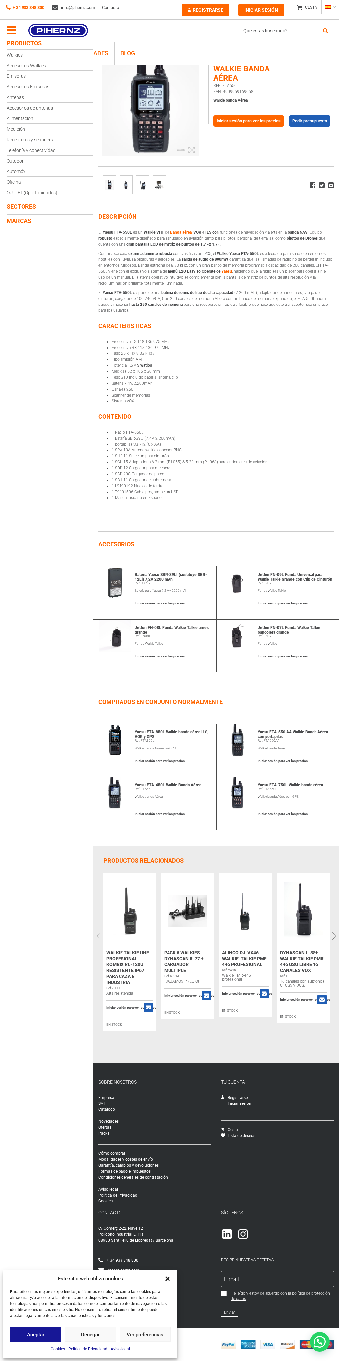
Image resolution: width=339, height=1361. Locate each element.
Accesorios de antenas (30, 108)
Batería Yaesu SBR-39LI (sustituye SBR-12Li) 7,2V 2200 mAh (171, 577)
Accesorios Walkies (26, 65)
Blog (128, 53)
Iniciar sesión (261, 10)
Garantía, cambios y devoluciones (128, 1165)
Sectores (21, 206)
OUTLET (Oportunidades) (32, 192)
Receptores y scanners (30, 139)
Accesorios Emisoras (28, 86)
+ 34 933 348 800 (28, 7)
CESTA (311, 7)
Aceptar (35, 1335)
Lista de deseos (241, 1135)
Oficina (14, 182)
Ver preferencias (145, 1335)
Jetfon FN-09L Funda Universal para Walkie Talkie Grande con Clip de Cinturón (295, 577)
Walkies (15, 55)
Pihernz (58, 31)
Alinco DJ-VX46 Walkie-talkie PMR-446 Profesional (245, 958)
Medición (16, 129)
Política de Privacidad (87, 1349)
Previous (98, 936)
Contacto (110, 7)
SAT (101, 1103)
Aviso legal (120, 1349)
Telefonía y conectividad (31, 150)
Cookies (58, 1349)
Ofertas (104, 1127)
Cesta (233, 1129)
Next (334, 936)
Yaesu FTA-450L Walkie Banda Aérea (168, 785)
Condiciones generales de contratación (133, 1177)
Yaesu (226, 271)
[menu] (11, 31)
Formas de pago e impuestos (124, 1171)
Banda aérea (181, 232)
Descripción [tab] (117, 216)
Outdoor (15, 161)
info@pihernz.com (77, 7)
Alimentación (20, 118)
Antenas (15, 97)
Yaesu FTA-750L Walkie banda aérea (290, 785)
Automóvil (17, 171)
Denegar (90, 1335)
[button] (167, 1278)
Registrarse (208, 10)
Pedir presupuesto (309, 120)
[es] (330, 7)
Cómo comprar (111, 1153)
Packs (103, 1133)
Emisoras (16, 76)
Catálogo (106, 1109)
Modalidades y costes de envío (125, 1159)
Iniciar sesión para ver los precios (249, 120)
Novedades (108, 1121)
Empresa (106, 1097)
